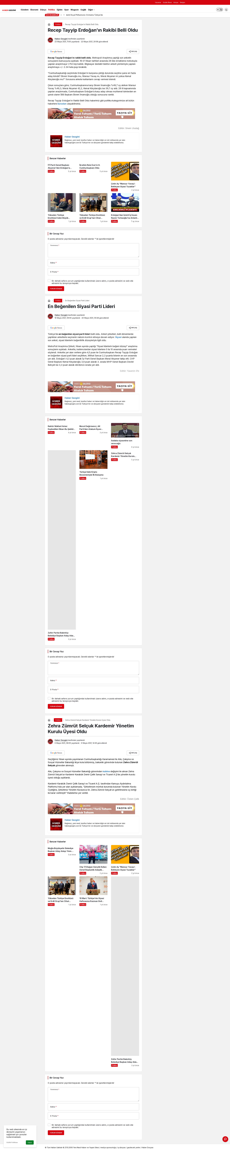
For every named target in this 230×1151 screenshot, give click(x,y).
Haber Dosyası (147, 1147)
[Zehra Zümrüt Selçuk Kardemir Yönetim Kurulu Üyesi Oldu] (125, 545)
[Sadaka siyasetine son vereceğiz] (125, 435)
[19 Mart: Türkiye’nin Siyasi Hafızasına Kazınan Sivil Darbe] (93, 971)
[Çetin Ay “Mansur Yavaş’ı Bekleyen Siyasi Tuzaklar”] (125, 176)
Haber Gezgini (61, 39)
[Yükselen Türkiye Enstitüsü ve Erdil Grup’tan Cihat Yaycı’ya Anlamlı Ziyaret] (93, 208)
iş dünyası (122, 1147)
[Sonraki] (64, 15)
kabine (106, 771)
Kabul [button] (30, 1142)
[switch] (219, 9)
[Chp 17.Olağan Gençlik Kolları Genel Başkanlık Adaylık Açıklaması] (93, 860)
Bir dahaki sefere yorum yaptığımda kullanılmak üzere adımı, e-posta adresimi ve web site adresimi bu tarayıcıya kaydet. (92, 282)
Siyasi (118, 337)
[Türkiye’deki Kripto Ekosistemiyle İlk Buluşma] (93, 545)
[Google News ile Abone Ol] (56, 51)
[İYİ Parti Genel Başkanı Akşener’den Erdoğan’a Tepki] (62, 176)
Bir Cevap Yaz (56, 233)
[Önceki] (61, 15)
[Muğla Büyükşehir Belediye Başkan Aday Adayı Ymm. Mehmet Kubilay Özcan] (62, 860)
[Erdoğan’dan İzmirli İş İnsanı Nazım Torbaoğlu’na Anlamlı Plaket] (125, 208)
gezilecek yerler (133, 1147)
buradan (62, 103)
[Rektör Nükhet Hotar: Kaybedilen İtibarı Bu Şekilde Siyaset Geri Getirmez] (62, 435)
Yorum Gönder (56, 289)
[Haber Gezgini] (9, 10)
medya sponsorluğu (108, 1147)
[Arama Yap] (226, 9)
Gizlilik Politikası (12, 1142)
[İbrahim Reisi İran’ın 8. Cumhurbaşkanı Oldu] (93, 176)
